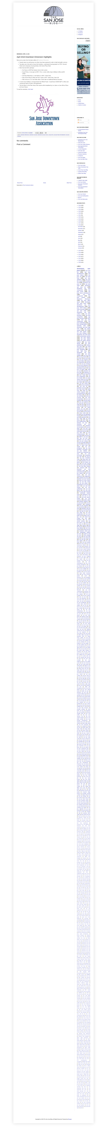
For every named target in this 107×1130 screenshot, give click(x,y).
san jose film (82, 539)
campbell (84, 726)
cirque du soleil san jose (85, 667)
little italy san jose (82, 438)
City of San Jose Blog (83, 170)
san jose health (80, 366)
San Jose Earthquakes (83, 195)
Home (44, 182)
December (80, 226)
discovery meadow (81, 1068)
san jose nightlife (82, 568)
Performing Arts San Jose (82, 987)
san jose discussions (85, 891)
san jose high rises (83, 350)
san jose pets (86, 490)
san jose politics (83, 483)
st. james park (84, 445)
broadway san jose (85, 1067)
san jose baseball (83, 505)
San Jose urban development (83, 617)
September (80, 232)
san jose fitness (84, 679)
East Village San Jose (86, 828)
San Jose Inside (81, 165)
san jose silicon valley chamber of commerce (83, 650)
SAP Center (81, 543)
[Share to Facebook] (41, 133)
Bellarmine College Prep (84, 817)
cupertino (79, 619)
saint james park (80, 671)
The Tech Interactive (83, 724)
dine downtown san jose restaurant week (83, 469)
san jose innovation (81, 442)
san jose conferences (86, 738)
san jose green (80, 502)
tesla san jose (82, 596)
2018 (79, 221)
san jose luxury (85, 624)
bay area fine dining (85, 509)
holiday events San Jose (82, 1078)
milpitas (87, 870)
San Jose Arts (80, 994)
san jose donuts (80, 507)
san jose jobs (87, 358)
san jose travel (80, 682)
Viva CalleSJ (85, 786)
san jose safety (86, 612)
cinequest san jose (83, 477)
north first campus (85, 880)
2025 (79, 207)
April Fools (80, 815)
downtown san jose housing (83, 479)
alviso (78, 486)
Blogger (70, 1119)
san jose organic (81, 901)
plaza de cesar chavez (84, 480)
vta (85, 394)
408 (79, 921)
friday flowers (86, 727)
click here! (30, 89)
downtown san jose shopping (83, 556)
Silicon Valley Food (85, 780)
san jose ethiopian (81, 641)
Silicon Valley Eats (81, 1039)
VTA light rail (80, 855)
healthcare (87, 863)
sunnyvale (86, 918)
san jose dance (86, 443)
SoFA (88, 318)
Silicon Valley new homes (83, 1050)
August (80, 234)
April (79, 242)
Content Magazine (82, 149)
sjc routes (85, 706)
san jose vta (83, 386)
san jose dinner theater (84, 799)
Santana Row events (81, 721)
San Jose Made (81, 157)
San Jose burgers (86, 838)
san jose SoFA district (83, 307)
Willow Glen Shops (86, 1061)
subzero (84, 525)
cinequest (82, 467)
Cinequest (80, 155)
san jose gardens (80, 1105)
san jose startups (86, 595)
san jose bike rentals (84, 481)
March (79, 244)
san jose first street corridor (83, 801)
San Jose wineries (80, 845)
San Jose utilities (83, 1027)
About (79, 101)
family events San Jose (84, 668)
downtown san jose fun (83, 286)
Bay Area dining (87, 815)
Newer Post (19, 182)
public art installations (81, 1095)
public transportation (86, 883)
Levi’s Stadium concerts (85, 970)
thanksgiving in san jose (82, 484)
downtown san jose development (83, 305)
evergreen (88, 504)
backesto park (83, 859)
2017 (79, 223)
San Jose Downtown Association (83, 146)
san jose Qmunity (81, 884)
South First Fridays (82, 152)
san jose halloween (83, 365)
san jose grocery (86, 699)
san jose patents (85, 747)
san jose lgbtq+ (85, 643)
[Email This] (36, 133)
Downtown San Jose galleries (83, 824)
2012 (79, 256)
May (79, 240)
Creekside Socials (80, 821)
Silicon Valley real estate (83, 634)
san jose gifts (87, 741)
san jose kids (87, 355)
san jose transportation (83, 323)
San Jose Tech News (86, 1008)
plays (88, 1093)
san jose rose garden (81, 626)
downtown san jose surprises (83, 1072)
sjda (83, 404)
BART (84, 420)
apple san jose (81, 1064)
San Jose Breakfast (86, 834)
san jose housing (83, 317)
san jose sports (81, 331)
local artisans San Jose (82, 869)
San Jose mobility (81, 1020)
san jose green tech (86, 567)
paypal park (87, 547)
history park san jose (81, 431)
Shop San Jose (81, 142)
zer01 (78, 919)
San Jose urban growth (84, 664)
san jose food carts (86, 894)
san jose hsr (88, 895)
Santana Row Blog (82, 171)
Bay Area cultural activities (82, 928)
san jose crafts (87, 797)
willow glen (87, 382)
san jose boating (84, 1099)
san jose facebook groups (83, 800)
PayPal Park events (85, 985)
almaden (84, 858)
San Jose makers (81, 839)
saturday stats (81, 325)
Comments (81, 122)
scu (88, 627)
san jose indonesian (81, 806)
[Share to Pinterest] (42, 133)
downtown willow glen (84, 531)
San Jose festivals (83, 401)
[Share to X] (39, 133)
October (80, 230)
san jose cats (80, 887)
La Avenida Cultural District (83, 765)
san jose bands (84, 672)
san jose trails (84, 653)
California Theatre (85, 616)
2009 (79, 262)
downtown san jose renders (83, 1071)
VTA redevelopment (82, 1060)
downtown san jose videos (83, 439)
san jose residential (83, 322)
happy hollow (80, 728)
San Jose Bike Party (82, 159)
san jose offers (87, 900)
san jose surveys (87, 909)
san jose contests (83, 441)
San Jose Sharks (82, 194)
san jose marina (85, 898)
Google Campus (86, 957)
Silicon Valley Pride (85, 1043)
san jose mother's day (82, 644)
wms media (82, 375)
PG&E (87, 630)
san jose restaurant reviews (83, 749)
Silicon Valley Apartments (82, 1037)
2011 (79, 258)
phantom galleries (83, 501)
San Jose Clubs (81, 1001)
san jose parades (86, 585)
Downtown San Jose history (83, 763)
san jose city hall (82, 550)
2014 (79, 252)
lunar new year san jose (82, 606)
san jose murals (86, 463)
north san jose (81, 309)
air (89, 1062)
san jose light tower (82, 700)
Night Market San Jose (84, 980)
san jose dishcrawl (86, 538)
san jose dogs (81, 678)
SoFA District (79, 665)
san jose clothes (84, 888)
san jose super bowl (83, 465)
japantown (83, 417)
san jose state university (84, 491)
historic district (86, 730)
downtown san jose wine (82, 692)
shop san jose (80, 629)
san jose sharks (82, 356)
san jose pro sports (81, 380)
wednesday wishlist (85, 336)
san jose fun (50, 134)
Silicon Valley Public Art (81, 1044)
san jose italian (80, 361)
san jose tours (86, 681)
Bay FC (80, 197)
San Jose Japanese (81, 631)
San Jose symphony (85, 842)
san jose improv (81, 897)
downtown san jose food (83, 334)
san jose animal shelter (85, 696)
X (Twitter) (80, 31)
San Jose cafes (87, 633)
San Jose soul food (85, 1023)
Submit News (81, 103)
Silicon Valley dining (86, 723)
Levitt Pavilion (80, 766)
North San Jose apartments (83, 981)
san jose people (86, 542)
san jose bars (80, 403)
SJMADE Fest (81, 992)
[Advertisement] (44, 41)
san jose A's (82, 511)
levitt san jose (84, 1081)
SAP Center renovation (85, 991)
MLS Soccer (81, 974)
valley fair (85, 390)
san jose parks (87, 400)
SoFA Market (85, 554)
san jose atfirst (82, 557)
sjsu (78, 385)
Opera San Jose (80, 984)
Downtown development (85, 952)
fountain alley (79, 1075)
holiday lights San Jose (81, 1079)
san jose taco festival (86, 752)
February (80, 246)
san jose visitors (84, 914)
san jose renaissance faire (83, 748)
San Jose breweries (82, 1012)
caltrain (78, 726)
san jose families (82, 582)
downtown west (80, 577)
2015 (79, 250)
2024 (79, 209)
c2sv (85, 789)
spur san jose (81, 685)
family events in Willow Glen (83, 1074)
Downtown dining (81, 953)
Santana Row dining (86, 849)
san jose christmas (86, 363)
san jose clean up (86, 675)
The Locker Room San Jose (83, 1058)
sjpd (79, 813)
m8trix (78, 733)
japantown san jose (81, 387)
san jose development (83, 272)
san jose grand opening (82, 803)
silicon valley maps (86, 683)
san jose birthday (82, 796)
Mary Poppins (81, 977)
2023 (79, 211)
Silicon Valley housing (86, 1048)
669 (82, 921)
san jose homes (86, 411)
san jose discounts (83, 620)
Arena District (79, 925)
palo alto (78, 883)
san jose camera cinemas (84, 549)
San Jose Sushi (81, 835)
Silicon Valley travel (86, 852)
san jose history (85, 337)
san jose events (83, 296)
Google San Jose (82, 960)
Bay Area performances (82, 932)
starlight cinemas (85, 755)
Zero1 (86, 575)
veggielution (87, 476)
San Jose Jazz (81, 150)
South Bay (88, 1054)
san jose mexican (83, 359)
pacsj (88, 881)
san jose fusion (86, 1103)
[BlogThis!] (37, 133)
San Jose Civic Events (85, 999)
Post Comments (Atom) (28, 185)
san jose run (80, 524)
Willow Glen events (81, 787)
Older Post (69, 182)
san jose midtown (82, 450)
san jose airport (86, 373)
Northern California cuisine (82, 982)
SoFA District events (81, 1053)
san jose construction (86, 638)
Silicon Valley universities (83, 853)
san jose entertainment (83, 347)
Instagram (80, 34)
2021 (79, 215)
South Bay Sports (82, 1055)
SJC (86, 330)
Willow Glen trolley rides (83, 1062)
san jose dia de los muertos (84, 676)
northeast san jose (81, 1092)
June (79, 238)
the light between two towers (83, 756)
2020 (79, 217)
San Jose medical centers (85, 1019)
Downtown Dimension (43, 60)
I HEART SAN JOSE (82, 180)
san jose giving (81, 895)
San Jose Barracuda (82, 199)
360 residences (87, 919)
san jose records (80, 811)
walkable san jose (80, 758)
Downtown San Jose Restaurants (83, 140)
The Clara (87, 1057)
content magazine (81, 392)
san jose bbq (84, 734)
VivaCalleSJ (79, 1061)
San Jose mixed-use (86, 662)
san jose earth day (83, 740)
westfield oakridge (81, 709)
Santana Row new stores (85, 1034)
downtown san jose (33, 134)
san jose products (85, 810)
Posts (80, 120)
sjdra (81, 1107)
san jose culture (83, 274)
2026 (79, 205)
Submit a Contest (82, 105)
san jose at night (81, 697)
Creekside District (85, 820)
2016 (79, 225)
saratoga (88, 811)
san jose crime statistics (83, 640)
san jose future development (59, 134)
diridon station (87, 500)
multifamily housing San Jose (83, 873)
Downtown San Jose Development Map (83, 133)
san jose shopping (83, 348)
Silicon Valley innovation (81, 782)
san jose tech (85, 429)
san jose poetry (83, 648)
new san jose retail (83, 310)
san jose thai (81, 911)
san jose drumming (81, 893)
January (80, 248)
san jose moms (80, 900)
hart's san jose (87, 1075)
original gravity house (81, 881)
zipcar (82, 919)
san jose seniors (86, 703)
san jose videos (85, 339)
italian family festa (86, 794)
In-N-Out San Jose (81, 966)
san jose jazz (87, 435)
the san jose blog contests (83, 466)
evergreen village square (82, 693)
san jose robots (80, 751)
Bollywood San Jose (81, 818)
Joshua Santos (25, 132)
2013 (79, 254)
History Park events (85, 964)
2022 (79, 213)
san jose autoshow (85, 886)
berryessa (79, 519)
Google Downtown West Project (83, 959)
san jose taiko (80, 613)
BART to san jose (83, 436)
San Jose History (82, 182)
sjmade (78, 446)
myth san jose (80, 874)
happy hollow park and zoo (83, 669)
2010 (79, 260)
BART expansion (85, 926)
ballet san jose (85, 690)
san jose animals (86, 578)
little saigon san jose (85, 867)
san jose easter (87, 581)
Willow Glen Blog (82, 173)
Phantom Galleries (82, 154)
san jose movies (83, 383)
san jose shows (81, 705)
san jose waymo (86, 571)
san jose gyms (81, 742)
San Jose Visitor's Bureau (84, 144)
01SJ (80, 658)
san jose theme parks (82, 754)
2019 (79, 219)
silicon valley (82, 413)
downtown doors (80, 636)
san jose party (82, 587)
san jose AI (87, 456)
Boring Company (80, 935)
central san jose (86, 529)
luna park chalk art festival (83, 731)
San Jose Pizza (84, 768)
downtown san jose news (43, 134)
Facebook (80, 32)
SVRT (87, 992)
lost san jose (86, 605)
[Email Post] (45, 132)
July (79, 236)
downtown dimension (25, 134)
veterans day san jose (85, 657)
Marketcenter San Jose (85, 975)
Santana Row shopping (84, 1036)
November (80, 228)
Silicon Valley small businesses (83, 1051)
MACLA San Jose (87, 973)
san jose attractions (83, 580)
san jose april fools (86, 619)
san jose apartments (85, 385)
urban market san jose (85, 814)
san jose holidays (82, 333)
